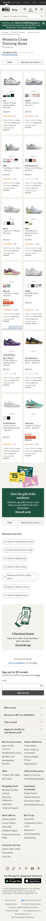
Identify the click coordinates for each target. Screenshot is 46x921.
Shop (14, 9)
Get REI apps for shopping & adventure (23, 876)
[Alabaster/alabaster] (38, 95)
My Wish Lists (8, 756)
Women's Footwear (18, 32)
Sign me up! (23, 693)
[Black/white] (26, 223)
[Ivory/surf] (8, 95)
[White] (4, 223)
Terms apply (22, 508)
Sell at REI (6, 827)
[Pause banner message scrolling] (43, 23)
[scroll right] (42, 286)
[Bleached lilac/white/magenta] (8, 160)
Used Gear (7, 804)
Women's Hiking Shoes (16, 558)
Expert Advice (26, 52)
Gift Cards (6, 778)
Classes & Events (32, 797)
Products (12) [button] (10, 52)
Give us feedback (16, 663)
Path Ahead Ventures (34, 804)
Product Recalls (12, 911)
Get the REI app (23, 645)
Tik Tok (14, 868)
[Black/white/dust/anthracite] (16, 160)
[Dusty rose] (34, 160)
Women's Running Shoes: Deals (20, 542)
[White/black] (4, 95)
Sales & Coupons (32, 775)
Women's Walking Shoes (17, 595)
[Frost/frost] (29, 285)
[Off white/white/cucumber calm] (4, 160)
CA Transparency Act (31, 911)
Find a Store (7, 852)
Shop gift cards (23, 512)
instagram (7, 868)
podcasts (38, 868)
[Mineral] (26, 160)
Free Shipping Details (34, 778)
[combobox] (23, 16)
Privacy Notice (11, 904)
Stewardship (30, 837)
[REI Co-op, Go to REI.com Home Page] (6, 9)
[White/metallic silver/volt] (30, 223)
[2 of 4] (11, 91)
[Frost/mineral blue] (26, 95)
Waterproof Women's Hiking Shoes (19, 577)
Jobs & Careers (9, 819)
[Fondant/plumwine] (4, 285)
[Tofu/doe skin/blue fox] (12, 223)
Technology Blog (32, 834)
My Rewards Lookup (11, 753)
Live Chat (6, 856)
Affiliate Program (10, 830)
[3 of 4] (12, 91)
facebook (20, 868)
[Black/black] (12, 95)
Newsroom (29, 830)
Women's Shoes (33, 32)
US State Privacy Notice (31, 904)
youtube (32, 868)
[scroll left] (25, 286)
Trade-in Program (10, 808)
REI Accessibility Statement (23, 917)
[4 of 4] (14, 91)
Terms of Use (10, 900)
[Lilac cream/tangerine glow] (34, 95)
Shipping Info (30, 763)
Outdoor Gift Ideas (11, 775)
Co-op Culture (8, 823)
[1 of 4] (10, 91)
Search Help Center (11, 849)
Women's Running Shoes (11, 34)
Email (4, 680)
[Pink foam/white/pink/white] (12, 160)
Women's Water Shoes (16, 567)
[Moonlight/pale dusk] (40, 285)
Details (37, 675)
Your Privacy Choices (32, 900)
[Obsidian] (30, 160)
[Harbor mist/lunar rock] (36, 285)
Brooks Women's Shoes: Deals (20, 550)
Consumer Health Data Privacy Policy (23, 907)
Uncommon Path (32, 801)
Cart (36, 9)
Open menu (41, 9)
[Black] (8, 223)
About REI (29, 819)
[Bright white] (4, 418)
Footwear (5, 32)
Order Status (30, 745)
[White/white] (30, 95)
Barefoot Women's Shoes (18, 587)
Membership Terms (23, 914)
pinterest (26, 868)
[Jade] (8, 285)
